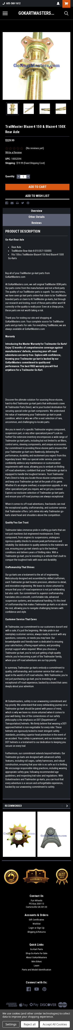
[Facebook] (6, 203)
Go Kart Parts (36, 949)
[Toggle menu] (5, 13)
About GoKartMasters (36, 957)
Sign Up (40, 928)
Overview (36, 211)
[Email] (12, 203)
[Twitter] (22, 203)
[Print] (17, 203)
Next (67, 66)
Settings (10, 1024)
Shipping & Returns (36, 932)
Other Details (37, 217)
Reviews (37, 223)
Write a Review (13, 152)
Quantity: (10, 176)
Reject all (30, 1024)
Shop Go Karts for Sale (36, 953)
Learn (36, 965)
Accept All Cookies (55, 1024)
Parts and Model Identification (36, 969)
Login (31, 928)
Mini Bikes (37, 961)
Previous (5, 66)
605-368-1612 (13, 3)
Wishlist (37, 924)
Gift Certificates (36, 920)
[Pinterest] (28, 203)
